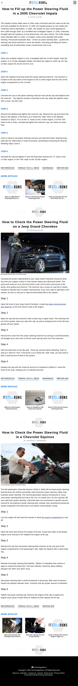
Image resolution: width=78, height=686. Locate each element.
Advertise (23, 673)
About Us (15, 673)
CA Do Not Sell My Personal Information (38, 675)
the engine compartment (52, 517)
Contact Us (32, 673)
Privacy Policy (59, 673)
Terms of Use (48, 673)
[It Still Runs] (38, 2)
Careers (40, 673)
